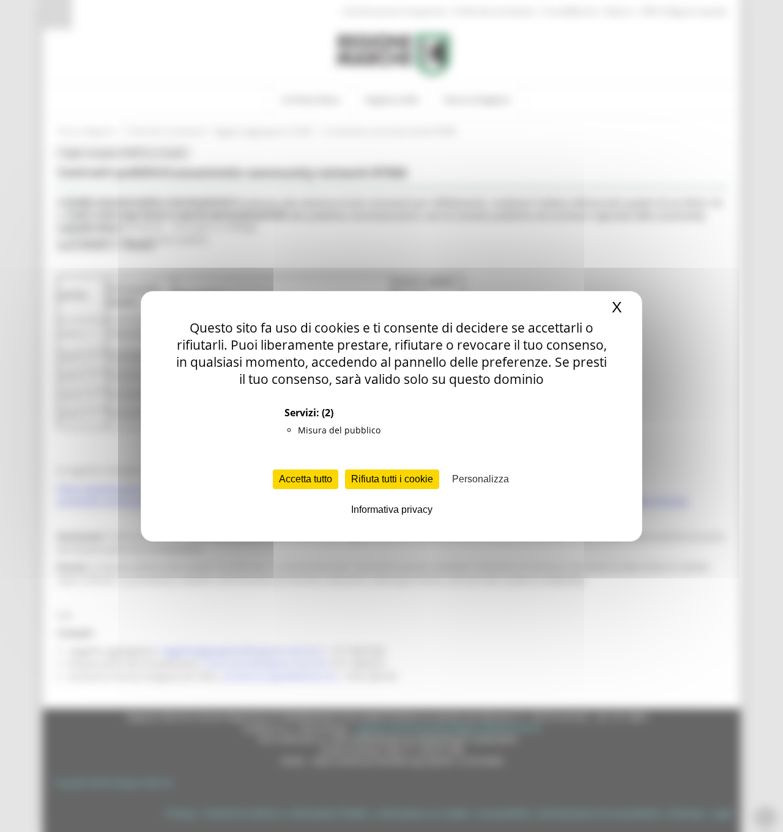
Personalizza (480, 479)
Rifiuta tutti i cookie (392, 479)
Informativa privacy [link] (391, 509)
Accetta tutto (305, 479)
